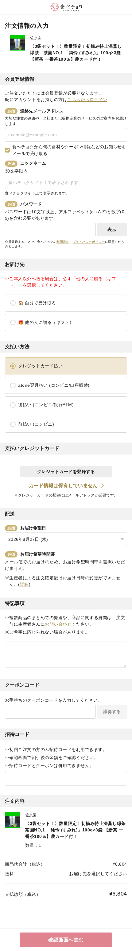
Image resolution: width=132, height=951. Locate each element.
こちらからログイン (87, 99)
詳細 (24, 584)
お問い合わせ (58, 624)
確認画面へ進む (66, 939)
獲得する (112, 711)
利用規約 (62, 241)
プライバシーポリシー (89, 241)
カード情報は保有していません (63, 485)
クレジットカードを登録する (66, 471)
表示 (111, 229)
